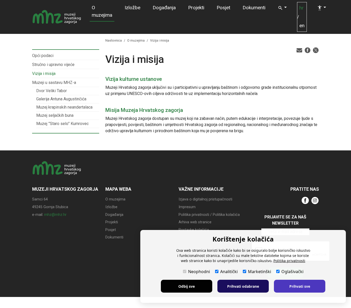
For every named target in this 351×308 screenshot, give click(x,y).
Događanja (164, 8)
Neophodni (199, 271)
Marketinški (259, 271)
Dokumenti (254, 8)
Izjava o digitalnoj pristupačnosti (205, 199)
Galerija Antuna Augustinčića (61, 99)
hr (301, 8)
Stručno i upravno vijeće (53, 64)
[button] (282, 8)
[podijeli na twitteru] (316, 49)
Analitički (229, 271)
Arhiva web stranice (195, 222)
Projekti (196, 8)
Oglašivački (292, 271)
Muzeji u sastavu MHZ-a (54, 82)
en (301, 25)
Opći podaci (42, 55)
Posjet (223, 8)
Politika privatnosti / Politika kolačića (209, 215)
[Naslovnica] (56, 17)
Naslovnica (113, 40)
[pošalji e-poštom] (299, 49)
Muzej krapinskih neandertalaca (64, 107)
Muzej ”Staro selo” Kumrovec (62, 123)
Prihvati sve (299, 286)
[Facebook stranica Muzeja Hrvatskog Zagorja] (305, 200)
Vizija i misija (44, 73)
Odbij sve (186, 286)
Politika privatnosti (289, 260)
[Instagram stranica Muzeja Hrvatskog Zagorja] (315, 200)
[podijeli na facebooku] (307, 49)
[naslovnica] (56, 172)
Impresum (187, 207)
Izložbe (132, 8)
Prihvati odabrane (243, 286)
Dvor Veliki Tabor (51, 90)
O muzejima (102, 11)
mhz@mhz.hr (55, 215)
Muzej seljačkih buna (54, 115)
